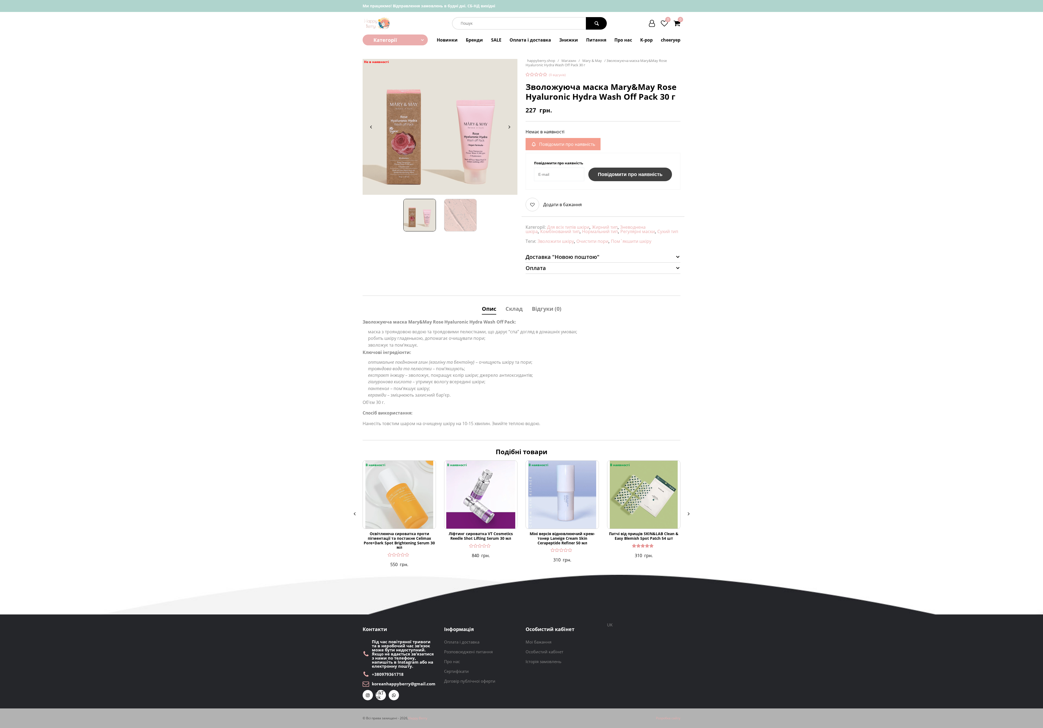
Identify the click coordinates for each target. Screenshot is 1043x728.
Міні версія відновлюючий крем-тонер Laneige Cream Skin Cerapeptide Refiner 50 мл (562, 538)
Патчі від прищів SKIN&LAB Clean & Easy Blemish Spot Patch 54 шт (643, 536)
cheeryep (670, 40)
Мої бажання (538, 642)
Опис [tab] (489, 308)
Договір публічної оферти (469, 681)
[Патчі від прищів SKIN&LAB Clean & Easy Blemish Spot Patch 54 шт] (643, 495)
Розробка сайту (668, 718)
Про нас (623, 40)
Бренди (474, 40)
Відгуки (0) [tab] (546, 308)
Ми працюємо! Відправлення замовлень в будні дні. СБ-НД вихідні (429, 5)
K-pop (646, 40)
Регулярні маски (637, 231)
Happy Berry (417, 718)
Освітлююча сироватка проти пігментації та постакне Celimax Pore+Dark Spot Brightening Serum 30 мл (399, 541)
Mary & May (592, 60)
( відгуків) (557, 75)
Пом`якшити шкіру (631, 241)
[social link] (368, 695)
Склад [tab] (514, 308)
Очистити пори (592, 241)
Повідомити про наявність (630, 174)
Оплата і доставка (530, 40)
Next (509, 127)
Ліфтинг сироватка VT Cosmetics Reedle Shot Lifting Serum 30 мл (481, 536)
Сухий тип (667, 231)
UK (609, 624)
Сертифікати (456, 671)
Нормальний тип (600, 231)
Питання (596, 40)
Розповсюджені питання (468, 651)
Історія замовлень (543, 661)
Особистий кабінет (544, 651)
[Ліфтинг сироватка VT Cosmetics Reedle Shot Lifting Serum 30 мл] (480, 495)
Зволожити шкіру (556, 241)
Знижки (568, 40)
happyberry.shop (541, 60)
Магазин (568, 60)
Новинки (447, 40)
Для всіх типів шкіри (568, 227)
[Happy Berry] (377, 23)
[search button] (596, 23)
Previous (371, 127)
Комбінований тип (560, 231)
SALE (496, 40)
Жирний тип (605, 227)
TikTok (380, 695)
